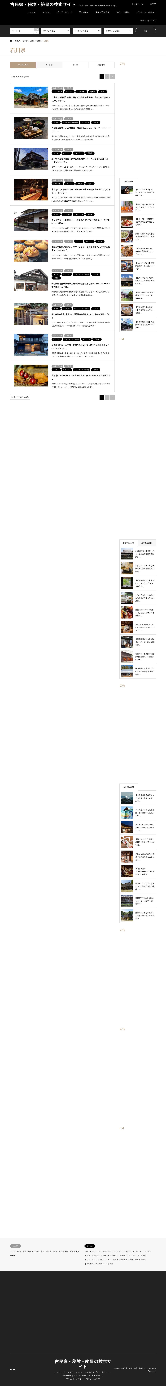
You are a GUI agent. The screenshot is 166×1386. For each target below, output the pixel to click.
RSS (14, 1369)
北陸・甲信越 (46, 1251)
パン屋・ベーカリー (144, 1251)
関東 (77, 1251)
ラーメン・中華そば (119, 1255)
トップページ (137, 4)
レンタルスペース (104, 1259)
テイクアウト (129, 1251)
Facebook (11, 1369)
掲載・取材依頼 (102, 12)
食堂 (111, 1264)
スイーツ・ (117, 1251)
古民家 (115, 1259)
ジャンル (31, 12)
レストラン (91, 1259)
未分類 (12, 1255)
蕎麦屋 (143, 1259)
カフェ (96, 1251)
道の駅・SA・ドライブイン (97, 1264)
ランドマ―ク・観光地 (137, 1255)
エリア (153, 4)
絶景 (136, 1259)
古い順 (75, 65)
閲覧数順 (101, 65)
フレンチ (105, 1255)
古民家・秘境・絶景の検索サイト (83, 1363)
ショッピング (106, 1251)
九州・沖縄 (27, 1251)
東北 (60, 1251)
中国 (19, 1251)
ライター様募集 (123, 12)
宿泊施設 (123, 1259)
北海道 (36, 1251)
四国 (55, 1251)
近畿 (72, 1251)
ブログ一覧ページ (64, 12)
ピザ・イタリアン (93, 1255)
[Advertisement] (137, 131)
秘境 (131, 1259)
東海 (66, 1251)
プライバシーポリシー (146, 12)
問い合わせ (84, 12)
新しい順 (49, 65)
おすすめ (46, 12)
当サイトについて (148, 21)
